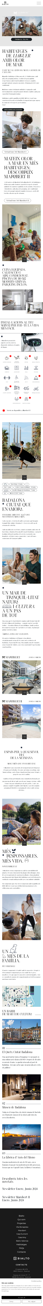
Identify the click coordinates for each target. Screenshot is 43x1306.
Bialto (21, 1216)
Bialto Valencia (22, 1241)
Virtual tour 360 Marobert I (15, 152)
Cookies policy (36, 1281)
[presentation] (18, 146)
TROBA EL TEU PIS (21, 39)
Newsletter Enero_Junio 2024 (19, 1189)
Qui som (21, 1219)
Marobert (22, 1231)
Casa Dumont (22, 1234)
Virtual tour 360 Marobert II (17, 200)
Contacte (21, 1252)
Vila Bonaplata (22, 1227)
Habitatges (21, 1244)
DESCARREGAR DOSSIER (13, 109)
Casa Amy (22, 1237)
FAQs (21, 1248)
